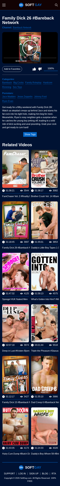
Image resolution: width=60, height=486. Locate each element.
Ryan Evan (7, 101)
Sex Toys (17, 87)
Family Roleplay (33, 82)
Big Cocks (18, 82)
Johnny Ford (40, 96)
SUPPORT (9, 473)
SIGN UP (34, 473)
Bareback (7, 82)
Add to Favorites (12, 69)
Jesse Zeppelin (25, 96)
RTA (54, 473)
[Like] (34, 69)
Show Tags (30, 134)
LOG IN (22, 473)
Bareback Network (22, 27)
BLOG (45, 473)
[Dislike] (40, 69)
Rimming (6, 87)
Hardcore (47, 82)
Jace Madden (9, 96)
